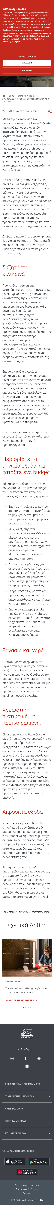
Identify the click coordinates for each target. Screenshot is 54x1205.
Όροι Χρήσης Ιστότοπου (27, 1185)
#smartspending (41, 912)
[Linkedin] (27, 1066)
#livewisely (24, 912)
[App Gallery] (27, 1172)
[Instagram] (12, 1058)
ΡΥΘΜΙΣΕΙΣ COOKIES (27, 57)
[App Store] (14, 1161)
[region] (27, 38)
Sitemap (27, 1193)
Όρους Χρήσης (15, 42)
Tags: (5, 912)
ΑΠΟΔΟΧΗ (27, 63)
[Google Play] (39, 1161)
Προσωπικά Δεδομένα (27, 1189)
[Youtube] (39, 1058)
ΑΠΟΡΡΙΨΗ (27, 70)
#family (13, 912)
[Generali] (27, 1034)
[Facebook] (25, 1058)
